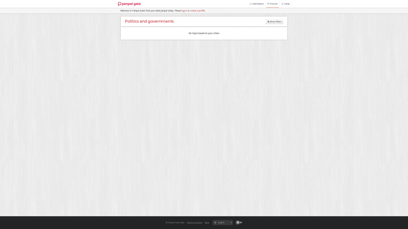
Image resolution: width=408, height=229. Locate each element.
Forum (274, 3)
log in (184, 10)
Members (258, 3)
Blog (207, 222)
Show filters (275, 21)
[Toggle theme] (239, 222)
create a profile (197, 10)
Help (287, 3)
